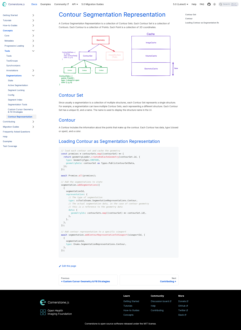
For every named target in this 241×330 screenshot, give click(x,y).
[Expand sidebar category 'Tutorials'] (33, 20)
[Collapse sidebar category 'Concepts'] (33, 30)
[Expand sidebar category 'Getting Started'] (33, 15)
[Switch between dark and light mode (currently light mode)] (214, 4)
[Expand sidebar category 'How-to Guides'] (33, 25)
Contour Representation (20, 116)
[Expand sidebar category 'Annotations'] (33, 70)
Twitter (182, 310)
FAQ (202, 4)
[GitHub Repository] (209, 4)
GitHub (182, 305)
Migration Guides (11, 127)
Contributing (9, 121)
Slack (181, 315)
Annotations (12, 70)
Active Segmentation (18, 85)
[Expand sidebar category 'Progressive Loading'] (33, 46)
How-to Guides (10, 25)
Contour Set (190, 14)
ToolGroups (12, 60)
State (10, 80)
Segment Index (15, 99)
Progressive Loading (14, 46)
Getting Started (10, 15)
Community (60, 4)
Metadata (9, 40)
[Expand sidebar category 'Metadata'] (33, 40)
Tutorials (7, 20)
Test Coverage (10, 146)
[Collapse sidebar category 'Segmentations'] (33, 75)
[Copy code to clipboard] (175, 150)
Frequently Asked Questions (16, 131)
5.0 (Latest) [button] (179, 4)
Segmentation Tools (17, 104)
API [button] (74, 4)
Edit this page (69, 266)
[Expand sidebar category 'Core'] (33, 35)
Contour (189, 18)
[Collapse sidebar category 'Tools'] (33, 51)
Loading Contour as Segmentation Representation (202, 23)
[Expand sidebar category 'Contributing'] (33, 121)
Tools (7, 51)
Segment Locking (16, 90)
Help (194, 4)
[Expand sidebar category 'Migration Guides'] (33, 127)
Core (7, 35)
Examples (46, 4)
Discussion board (160, 301)
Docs (34, 4)
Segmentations (14, 75)
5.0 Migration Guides (92, 4)
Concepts (8, 30)
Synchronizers (13, 65)
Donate (182, 301)
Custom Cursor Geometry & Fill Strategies (20, 110)
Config (11, 95)
